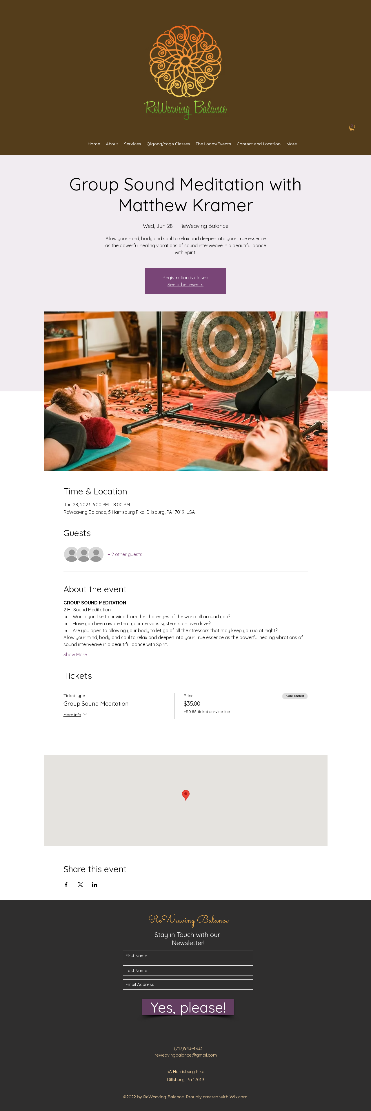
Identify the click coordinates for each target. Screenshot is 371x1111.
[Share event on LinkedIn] (94, 884)
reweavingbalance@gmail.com (185, 1055)
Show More (75, 654)
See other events (185, 284)
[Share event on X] (80, 884)
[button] (352, 127)
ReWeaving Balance (188, 920)
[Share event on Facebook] (66, 884)
